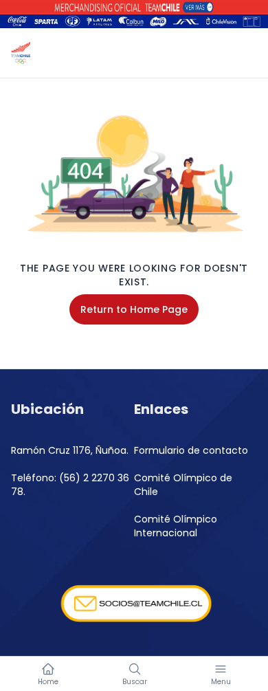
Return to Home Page (134, 309)
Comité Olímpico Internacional (175, 526)
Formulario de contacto (191, 450)
